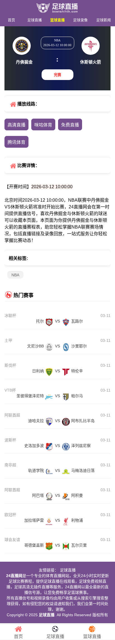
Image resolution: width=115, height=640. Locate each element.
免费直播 (70, 125)
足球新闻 (103, 20)
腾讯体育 (16, 142)
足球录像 (80, 20)
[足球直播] (57, 6)
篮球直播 (57, 20)
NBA (15, 275)
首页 (11, 20)
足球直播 (34, 20)
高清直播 (16, 125)
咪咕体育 (43, 125)
